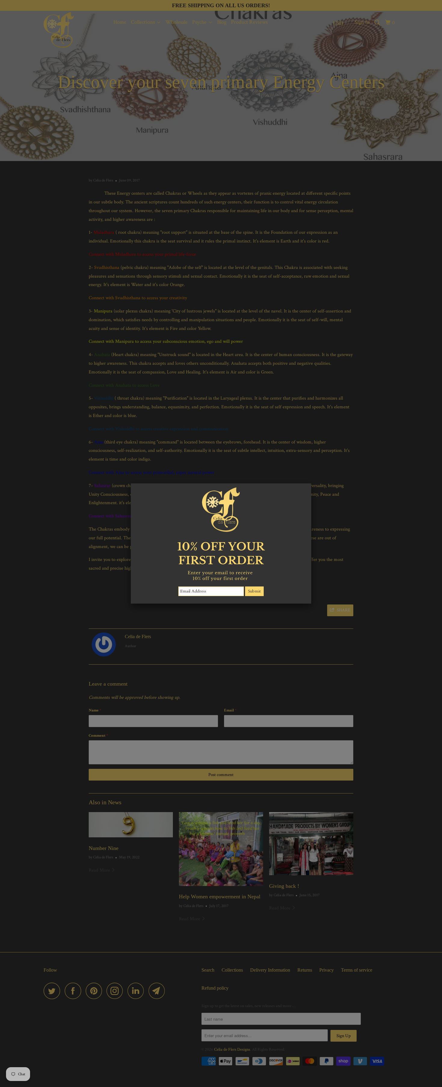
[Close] (311, 483)
